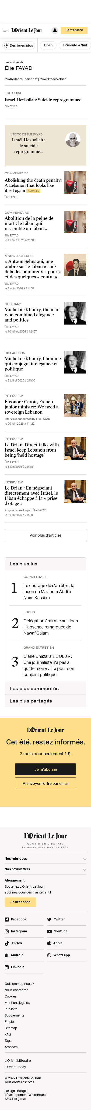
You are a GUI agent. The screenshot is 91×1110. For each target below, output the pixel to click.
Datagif (21, 1091)
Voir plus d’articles (46, 535)
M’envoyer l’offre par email (45, 783)
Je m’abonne (45, 769)
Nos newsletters (17, 869)
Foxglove (19, 1099)
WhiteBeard (37, 1095)
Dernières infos (21, 45)
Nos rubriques (16, 858)
